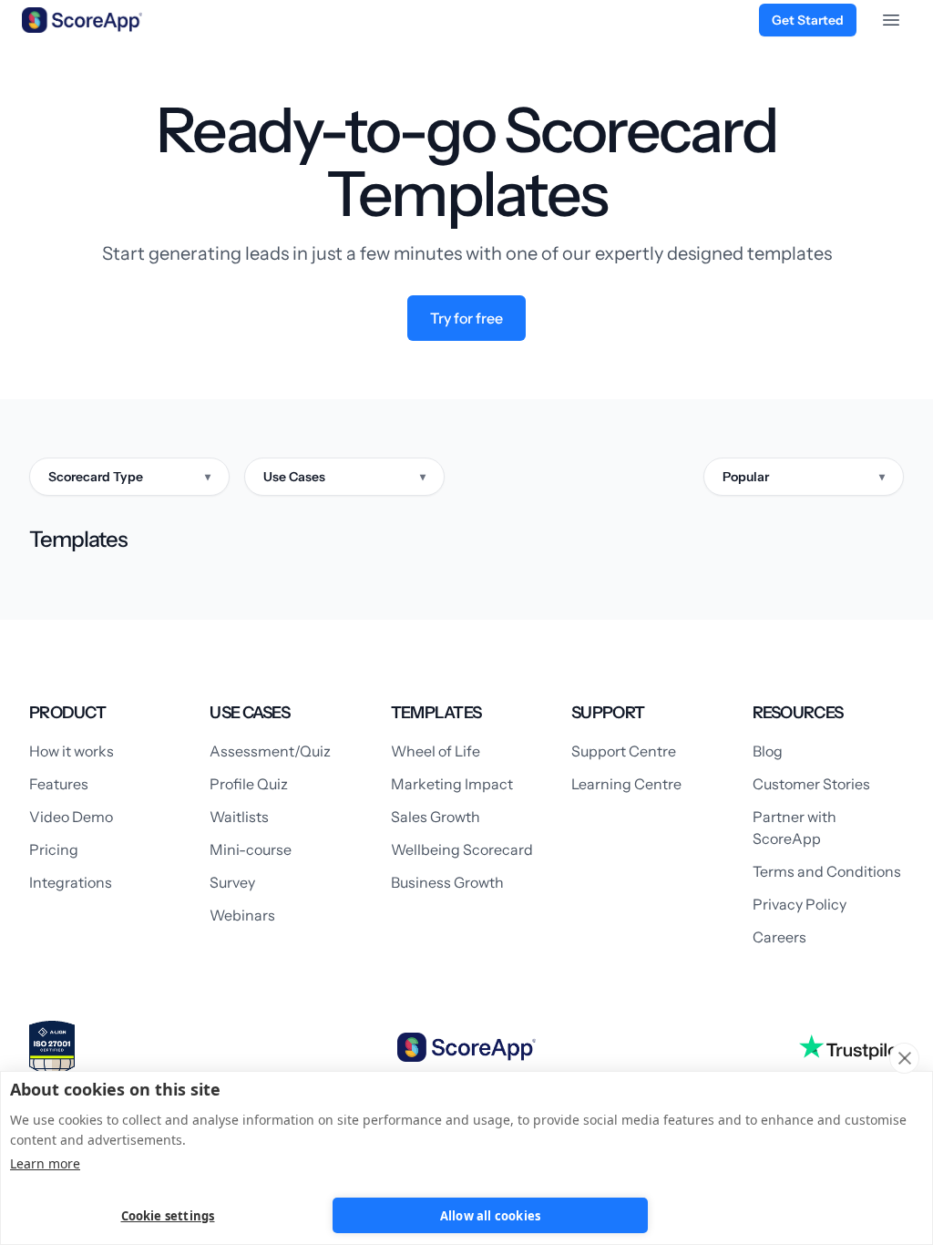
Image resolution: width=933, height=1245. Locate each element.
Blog (768, 751)
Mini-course (251, 849)
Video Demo (71, 817)
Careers (779, 937)
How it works (71, 751)
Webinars (242, 915)
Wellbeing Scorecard (462, 849)
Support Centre (623, 751)
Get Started (808, 20)
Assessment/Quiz (270, 751)
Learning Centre (626, 784)
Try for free (466, 318)
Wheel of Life (435, 751)
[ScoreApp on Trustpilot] (851, 1047)
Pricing (53, 849)
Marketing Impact (452, 784)
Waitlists (239, 817)
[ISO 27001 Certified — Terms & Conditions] (52, 1050)
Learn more (45, 1163)
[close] (904, 1058)
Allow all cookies (490, 1216)
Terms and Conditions (827, 871)
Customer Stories (811, 784)
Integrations (70, 882)
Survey (232, 882)
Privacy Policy (799, 904)
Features (58, 784)
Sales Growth (435, 817)
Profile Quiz (249, 784)
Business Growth (447, 882)
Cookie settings (168, 1216)
